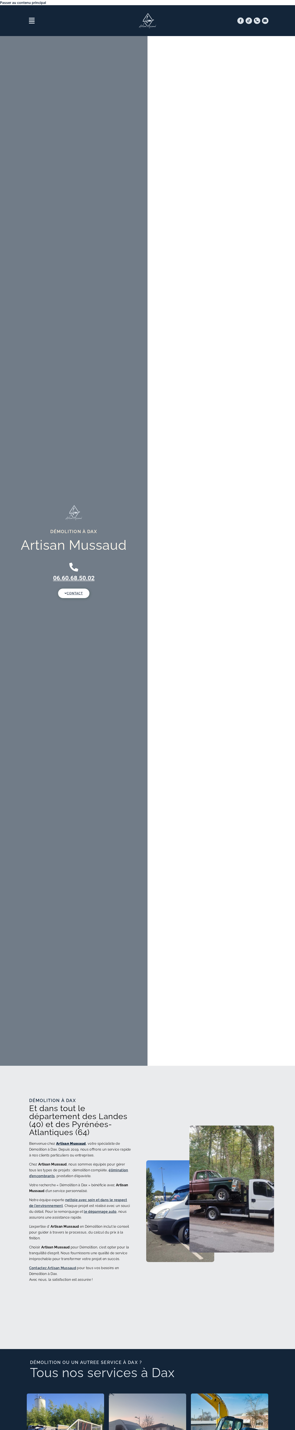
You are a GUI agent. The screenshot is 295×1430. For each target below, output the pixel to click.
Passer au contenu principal (23, 2)
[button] (74, 20)
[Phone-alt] (257, 20)
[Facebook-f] (240, 20)
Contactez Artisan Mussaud (52, 1268)
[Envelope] (265, 20)
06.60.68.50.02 (74, 578)
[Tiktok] (249, 20)
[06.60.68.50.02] (73, 567)
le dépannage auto (100, 1212)
